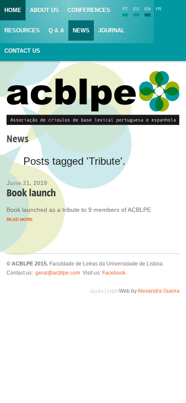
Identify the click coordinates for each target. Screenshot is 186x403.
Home (12, 10)
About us (44, 10)
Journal (111, 30)
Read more (19, 219)
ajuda (96, 291)
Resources (22, 30)
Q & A (56, 30)
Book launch (31, 193)
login (113, 291)
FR (158, 8)
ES (136, 8)
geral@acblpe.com (57, 273)
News (81, 30)
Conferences (88, 10)
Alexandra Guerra (159, 291)
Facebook (113, 273)
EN (147, 8)
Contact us (22, 51)
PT (125, 8)
